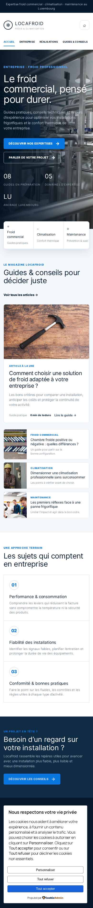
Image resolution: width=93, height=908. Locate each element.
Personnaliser (45, 870)
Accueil (9, 41)
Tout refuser (45, 879)
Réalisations (49, 41)
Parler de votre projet (32, 157)
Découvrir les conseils (32, 778)
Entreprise (27, 41)
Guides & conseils (75, 41)
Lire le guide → (65, 415)
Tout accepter (45, 888)
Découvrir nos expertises (34, 143)
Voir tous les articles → (21, 295)
